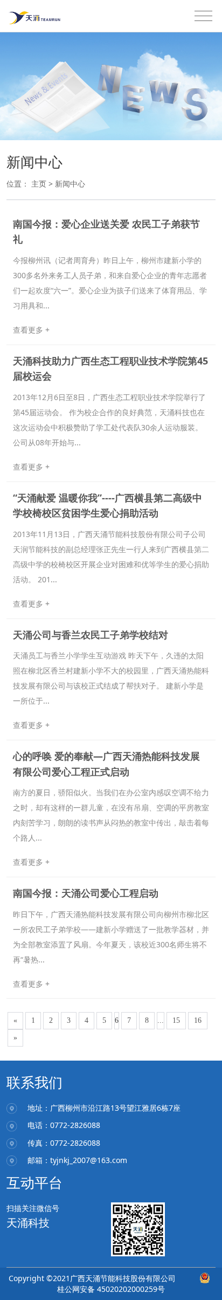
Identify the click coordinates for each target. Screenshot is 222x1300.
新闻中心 (70, 183)
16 (198, 1020)
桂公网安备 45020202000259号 (111, 1289)
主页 (38, 183)
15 (176, 1020)
